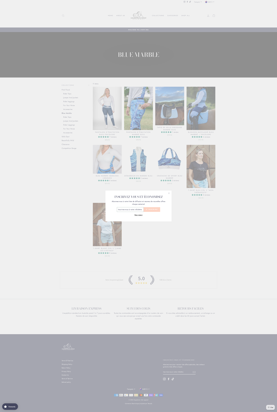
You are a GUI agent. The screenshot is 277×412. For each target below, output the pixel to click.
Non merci (138, 215)
